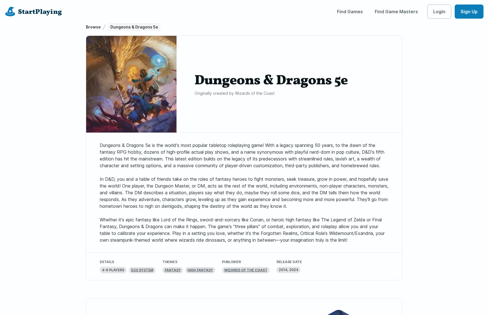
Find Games (350, 11)
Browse (93, 27)
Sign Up (469, 11)
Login (439, 11)
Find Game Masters (396, 11)
